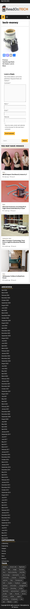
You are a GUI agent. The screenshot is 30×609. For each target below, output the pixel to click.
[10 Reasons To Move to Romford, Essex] (15, 261)
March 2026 (5, 292)
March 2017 (5, 447)
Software (5, 596)
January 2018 (5, 431)
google (24, 583)
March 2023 (5, 348)
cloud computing (12, 572)
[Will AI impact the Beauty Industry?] (15, 159)
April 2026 (4, 290)
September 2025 (6, 303)
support (19, 596)
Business (21, 569)
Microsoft (5, 588)
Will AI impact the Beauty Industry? (14, 174)
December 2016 (6, 454)
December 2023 (6, 330)
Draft (4, 583)
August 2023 (5, 338)
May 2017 (4, 442)
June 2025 (4, 308)
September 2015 (6, 467)
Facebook (17, 583)
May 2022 (4, 371)
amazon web (13, 566)
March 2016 (5, 462)
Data (11, 580)
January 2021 (5, 409)
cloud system (15, 575)
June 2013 (4, 500)
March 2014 (5, 477)
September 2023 (6, 335)
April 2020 (4, 426)
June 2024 (4, 325)
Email (6, 110)
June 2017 (4, 439)
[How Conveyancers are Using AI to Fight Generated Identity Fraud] (15, 191)
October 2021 (5, 388)
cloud (4, 572)
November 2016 (6, 457)
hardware (5, 585)
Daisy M (13, 176)
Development (18, 580)
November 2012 (6, 517)
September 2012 (6, 522)
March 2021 (5, 404)
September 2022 (6, 361)
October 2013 (5, 490)
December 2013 (6, 485)
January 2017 (5, 452)
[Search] (27, 17)
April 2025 (4, 310)
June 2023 (4, 343)
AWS (9, 569)
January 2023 (5, 353)
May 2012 (4, 533)
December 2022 (6, 356)
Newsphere (23, 605)
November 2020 (6, 414)
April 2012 (4, 535)
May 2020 (4, 424)
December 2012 (6, 515)
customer (5, 580)
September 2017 (6, 434)
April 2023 (4, 345)
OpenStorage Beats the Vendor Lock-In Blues (8, 63)
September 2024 (6, 320)
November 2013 (6, 487)
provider (5, 593)
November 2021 (6, 386)
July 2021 (4, 396)
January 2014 (5, 482)
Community (6, 577)
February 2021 (5, 406)
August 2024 (5, 323)
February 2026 (5, 295)
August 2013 (5, 495)
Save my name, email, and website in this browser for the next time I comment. (15, 127)
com (23, 575)
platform (23, 591)
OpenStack (5, 591)
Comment (7, 83)
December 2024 (6, 315)
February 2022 (5, 378)
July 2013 (4, 497)
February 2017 (5, 449)
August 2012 (5, 525)
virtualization (14, 599)
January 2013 (5, 512)
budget (15, 569)
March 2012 (5, 538)
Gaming (4, 551)
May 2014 (4, 472)
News (3, 172)
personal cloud (15, 591)
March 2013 (5, 507)
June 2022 (4, 368)
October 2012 (5, 520)
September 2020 (6, 416)
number (21, 588)
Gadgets (4, 548)
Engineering (5, 238)
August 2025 (5, 305)
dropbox (10, 583)
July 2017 (4, 437)
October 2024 (5, 318)
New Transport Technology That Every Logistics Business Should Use (13, 242)
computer (13, 577)
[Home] (3, 17)
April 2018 (4, 429)
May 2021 (4, 399)
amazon (5, 566)
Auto (4, 569)
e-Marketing (5, 543)
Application (22, 566)
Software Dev (5, 561)
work (15, 601)
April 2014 (4, 474)
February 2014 (5, 479)
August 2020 (5, 419)
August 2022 (5, 363)
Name (6, 104)
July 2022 (4, 366)
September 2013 (6, 492)
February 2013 (5, 510)
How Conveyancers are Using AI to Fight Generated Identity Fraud (14, 207)
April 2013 (4, 505)
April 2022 (4, 373)
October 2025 (5, 300)
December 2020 (6, 411)
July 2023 (4, 340)
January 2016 (5, 464)
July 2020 (4, 421)
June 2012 (4, 530)
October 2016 (5, 459)
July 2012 (4, 528)
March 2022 (5, 376)
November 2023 (6, 333)
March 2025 (5, 313)
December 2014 (6, 469)
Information (13, 585)
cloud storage (6, 575)
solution (12, 596)
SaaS (11, 593)
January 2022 (5, 381)
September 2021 (6, 391)
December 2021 (6, 383)
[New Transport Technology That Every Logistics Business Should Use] (15, 225)
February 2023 (5, 351)
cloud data (22, 572)
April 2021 (4, 401)
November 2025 (6, 297)
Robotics (4, 558)
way (21, 599)
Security (17, 593)
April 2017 (4, 444)
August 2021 (5, 394)
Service (24, 593)
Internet (4, 553)
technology (5, 599)
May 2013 (4, 502)
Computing (22, 577)
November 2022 (6, 358)
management (22, 585)
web (4, 601)
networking (13, 588)
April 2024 (4, 328)
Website (6, 117)
